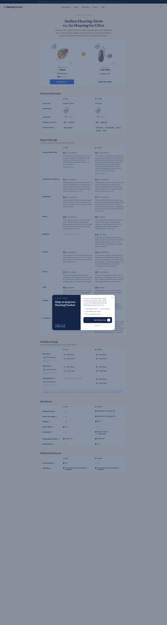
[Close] (112, 297)
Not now (97, 325)
